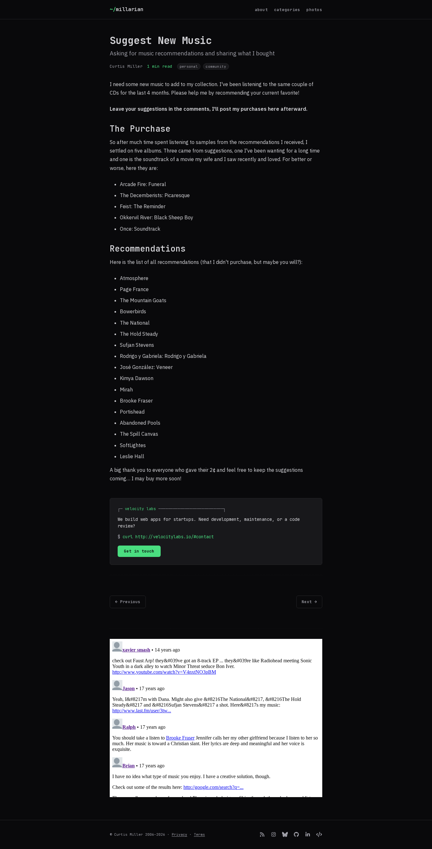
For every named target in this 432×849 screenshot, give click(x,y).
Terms (199, 834)
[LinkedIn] (308, 834)
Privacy (179, 834)
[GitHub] (296, 834)
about (261, 9)
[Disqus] (216, 718)
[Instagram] (273, 834)
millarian (127, 9)
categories (287, 9)
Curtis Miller (126, 66)
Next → (309, 601)
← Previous (127, 601)
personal (189, 66)
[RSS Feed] (262, 834)
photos (314, 9)
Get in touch (139, 551)
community (216, 66)
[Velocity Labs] (319, 834)
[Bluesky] (285, 834)
